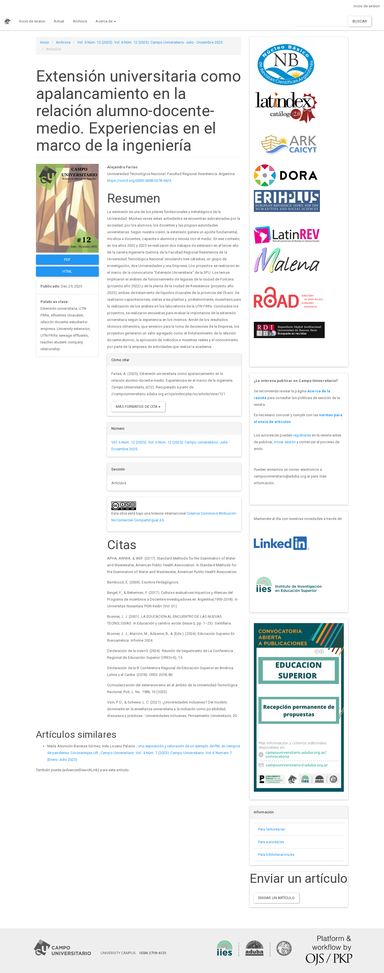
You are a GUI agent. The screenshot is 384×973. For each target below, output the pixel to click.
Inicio (44, 42)
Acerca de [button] (104, 21)
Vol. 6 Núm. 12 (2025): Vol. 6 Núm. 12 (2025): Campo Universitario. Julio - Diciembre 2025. (150, 42)
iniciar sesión (284, 442)
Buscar (360, 21)
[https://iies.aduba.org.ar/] (289, 584)
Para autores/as (271, 842)
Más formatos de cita (137, 406)
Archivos (80, 21)
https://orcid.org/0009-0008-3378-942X (139, 180)
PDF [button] (67, 259)
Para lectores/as (271, 829)
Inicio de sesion (367, 6)
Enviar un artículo (276, 898)
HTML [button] (67, 271)
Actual (59, 21)
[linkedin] (281, 543)
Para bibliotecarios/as (276, 854)
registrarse (302, 435)
